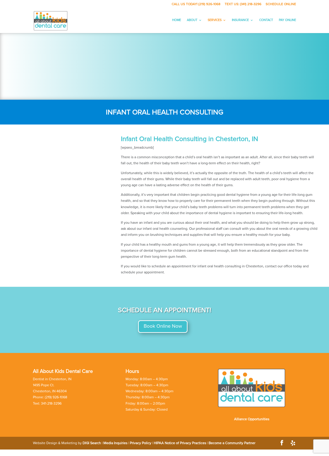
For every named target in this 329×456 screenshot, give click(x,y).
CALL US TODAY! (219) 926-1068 (196, 4)
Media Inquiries (115, 443)
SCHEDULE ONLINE (281, 4)
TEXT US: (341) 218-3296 (243, 4)
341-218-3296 (51, 403)
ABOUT (192, 20)
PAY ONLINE (287, 20)
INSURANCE (240, 20)
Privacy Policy (140, 443)
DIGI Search (92, 443)
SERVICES (215, 20)
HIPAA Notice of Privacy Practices (180, 443)
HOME (176, 20)
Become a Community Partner (232, 443)
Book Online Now (163, 326)
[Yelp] (292, 443)
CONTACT (266, 20)
